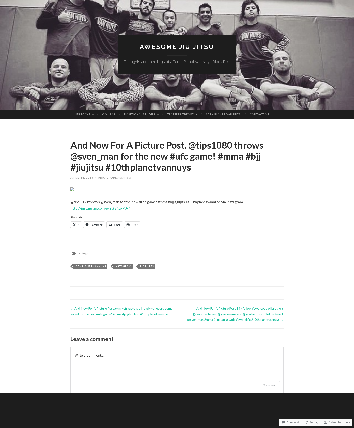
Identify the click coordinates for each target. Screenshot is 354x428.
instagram (122, 266)
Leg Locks (82, 114)
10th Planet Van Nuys (223, 114)
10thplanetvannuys (90, 266)
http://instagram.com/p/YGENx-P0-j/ (100, 208)
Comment (269, 385)
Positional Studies (139, 114)
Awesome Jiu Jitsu (177, 46)
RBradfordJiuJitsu (114, 177)
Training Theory (180, 114)
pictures (147, 266)
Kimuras (108, 114)
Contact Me (259, 114)
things (83, 253)
